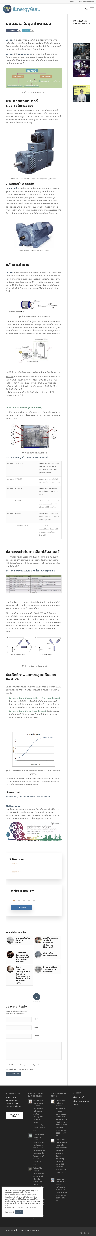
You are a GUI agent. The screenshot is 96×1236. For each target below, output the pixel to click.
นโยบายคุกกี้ (78, 1097)
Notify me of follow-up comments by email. (24, 1065)
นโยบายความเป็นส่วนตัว (26, 1207)
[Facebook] (78, 1233)
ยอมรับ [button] (19, 1212)
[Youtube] (85, 1233)
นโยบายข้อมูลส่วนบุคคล (81, 1103)
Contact (77, 1092)
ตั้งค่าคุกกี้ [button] (9, 1212)
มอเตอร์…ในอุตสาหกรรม (28, 23)
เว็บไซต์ (37, 1036)
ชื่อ (36, 1019)
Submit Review (21, 907)
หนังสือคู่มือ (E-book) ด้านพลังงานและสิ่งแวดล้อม (29, 796)
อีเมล (37, 1027)
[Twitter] (81, 1233)
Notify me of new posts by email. (21, 1069)
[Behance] (88, 1233)
